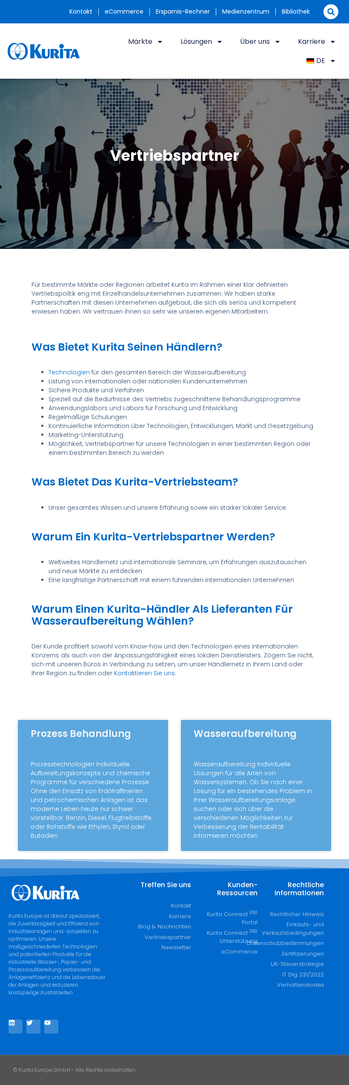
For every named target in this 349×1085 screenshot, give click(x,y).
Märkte (140, 41)
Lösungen (196, 41)
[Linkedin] (16, 1026)
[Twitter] (33, 1026)
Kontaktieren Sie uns (144, 673)
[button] (330, 11)
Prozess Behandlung (81, 733)
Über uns (255, 41)
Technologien (69, 372)
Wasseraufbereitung (245, 733)
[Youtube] (51, 1026)
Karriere (311, 41)
